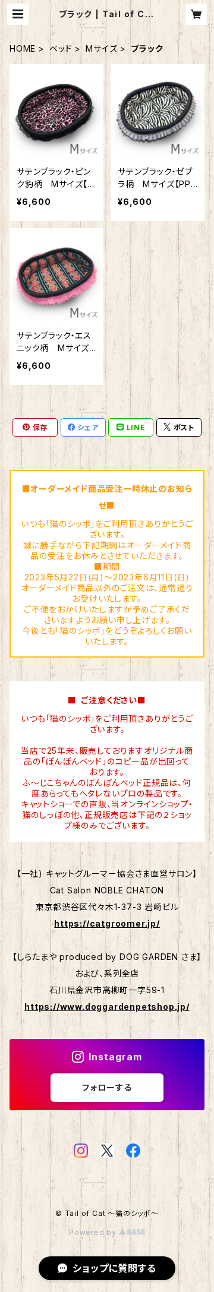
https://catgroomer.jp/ (107, 923)
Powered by (94, 1232)
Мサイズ (101, 48)
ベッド (60, 48)
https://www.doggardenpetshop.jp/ (107, 1007)
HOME (23, 48)
